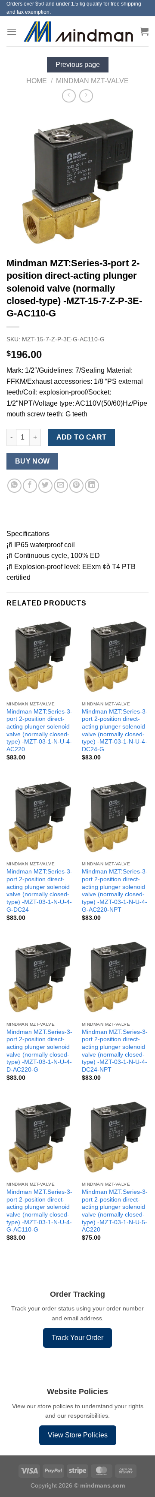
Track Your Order (77, 1337)
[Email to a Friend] (61, 486)
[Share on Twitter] (45, 486)
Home (36, 80)
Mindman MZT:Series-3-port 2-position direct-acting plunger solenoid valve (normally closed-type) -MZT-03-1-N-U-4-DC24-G (115, 730)
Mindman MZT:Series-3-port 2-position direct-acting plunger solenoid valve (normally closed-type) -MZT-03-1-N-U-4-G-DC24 (39, 890)
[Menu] (11, 31)
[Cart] (144, 31)
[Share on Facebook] (30, 486)
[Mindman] (78, 31)
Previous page (78, 64)
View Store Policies (78, 1435)
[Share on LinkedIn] (92, 486)
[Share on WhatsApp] (14, 486)
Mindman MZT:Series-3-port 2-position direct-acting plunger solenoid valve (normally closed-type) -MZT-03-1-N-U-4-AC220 (39, 730)
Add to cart (81, 437)
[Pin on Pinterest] (76, 486)
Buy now (32, 461)
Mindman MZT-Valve (92, 80)
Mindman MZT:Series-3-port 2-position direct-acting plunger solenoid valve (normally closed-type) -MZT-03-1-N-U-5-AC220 (115, 1211)
